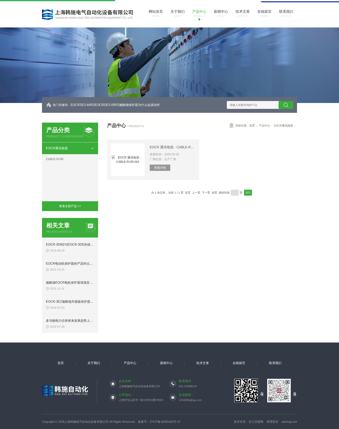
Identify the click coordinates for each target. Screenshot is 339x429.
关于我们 (93, 363)
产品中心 (264, 125)
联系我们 (275, 363)
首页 (252, 125)
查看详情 (160, 167)
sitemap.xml (289, 421)
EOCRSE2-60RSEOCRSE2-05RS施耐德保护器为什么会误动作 (115, 105)
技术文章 (202, 363)
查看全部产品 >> (70, 206)
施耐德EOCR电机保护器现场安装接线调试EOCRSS (82, 282)
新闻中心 (166, 363)
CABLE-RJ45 (54, 159)
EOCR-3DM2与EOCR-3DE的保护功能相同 (76, 244)
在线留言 (239, 363)
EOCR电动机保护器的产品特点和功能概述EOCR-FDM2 (85, 263)
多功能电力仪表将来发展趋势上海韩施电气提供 (79, 320)
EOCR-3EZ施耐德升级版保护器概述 (71, 301)
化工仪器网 (256, 421)
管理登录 (272, 421)
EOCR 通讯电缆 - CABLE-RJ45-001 (172, 147)
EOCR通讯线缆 (57, 148)
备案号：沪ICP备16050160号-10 (159, 421)
